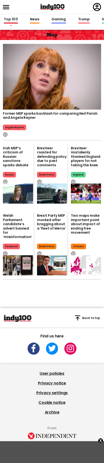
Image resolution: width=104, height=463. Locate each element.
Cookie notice (52, 402)
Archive (52, 412)
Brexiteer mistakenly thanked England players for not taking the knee (85, 157)
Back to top (91, 318)
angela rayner (14, 127)
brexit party (46, 174)
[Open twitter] (52, 349)
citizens (78, 246)
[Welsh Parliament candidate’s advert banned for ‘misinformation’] (18, 265)
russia (9, 174)
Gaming (59, 19)
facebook (11, 246)
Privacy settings (52, 393)
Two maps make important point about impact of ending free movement (85, 224)
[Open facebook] (34, 349)
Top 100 (11, 19)
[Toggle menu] (7, 7)
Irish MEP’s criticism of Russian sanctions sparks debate (16, 157)
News (34, 19)
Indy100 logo (52, 7)
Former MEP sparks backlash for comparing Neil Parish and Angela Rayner (50, 115)
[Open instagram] (70, 349)
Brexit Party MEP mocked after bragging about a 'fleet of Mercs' (51, 222)
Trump (84, 19)
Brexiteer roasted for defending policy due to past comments (52, 157)
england (78, 174)
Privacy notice (52, 383)
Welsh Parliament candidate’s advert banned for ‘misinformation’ (17, 226)
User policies (52, 373)
